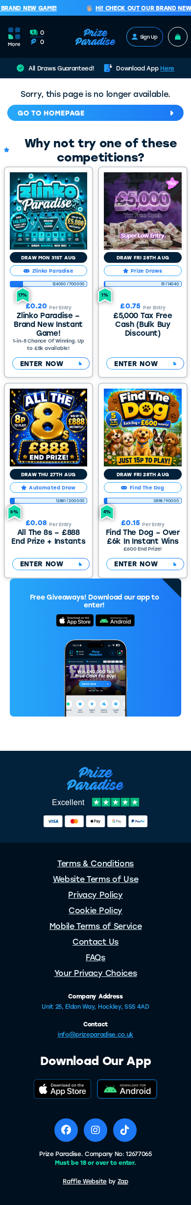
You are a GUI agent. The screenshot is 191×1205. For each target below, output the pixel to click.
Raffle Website (85, 1181)
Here (167, 68)
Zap (123, 1181)
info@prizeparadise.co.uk (95, 1034)
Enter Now (42, 363)
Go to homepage (51, 112)
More (14, 44)
